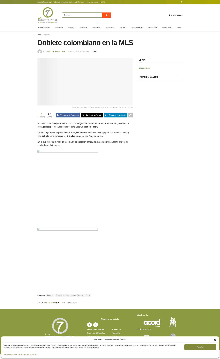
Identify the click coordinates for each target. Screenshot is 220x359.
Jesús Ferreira (77, 295)
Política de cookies (10, 354)
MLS (88, 295)
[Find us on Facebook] (89, 324)
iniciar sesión (50, 302)
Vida (179, 28)
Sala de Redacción (56, 51)
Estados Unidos (62, 295)
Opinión (71, 28)
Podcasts (116, 333)
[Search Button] (182, 2)
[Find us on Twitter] (95, 324)
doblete (50, 295)
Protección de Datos (44, 2)
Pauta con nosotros (95, 330)
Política (83, 28)
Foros (114, 336)
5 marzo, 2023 (73, 51)
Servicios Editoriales (96, 333)
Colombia (59, 28)
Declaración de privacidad (27, 354)
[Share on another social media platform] (130, 115)
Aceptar (200, 347)
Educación (152, 28)
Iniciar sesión (176, 15)
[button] (215, 339)
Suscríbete (116, 330)
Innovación (166, 28)
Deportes (110, 28)
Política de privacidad (60, 2)
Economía (96, 28)
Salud (122, 28)
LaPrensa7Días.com (76, 2)
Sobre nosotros (94, 336)
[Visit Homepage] (48, 15)
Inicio (39, 35)
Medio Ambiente (137, 28)
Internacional (44, 28)
